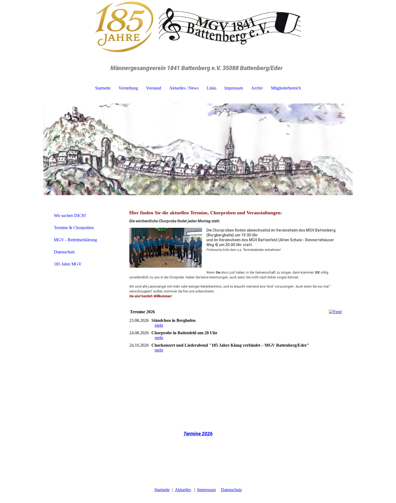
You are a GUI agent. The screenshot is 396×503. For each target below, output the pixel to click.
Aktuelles (183, 489)
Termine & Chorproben (74, 227)
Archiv (257, 88)
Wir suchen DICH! (70, 215)
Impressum (233, 88)
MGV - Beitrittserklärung (75, 239)
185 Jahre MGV (68, 264)
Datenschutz (64, 252)
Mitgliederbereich (286, 88)
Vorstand (153, 88)
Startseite (102, 88)
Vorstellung (128, 88)
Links (211, 88)
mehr (159, 325)
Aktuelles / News (184, 88)
